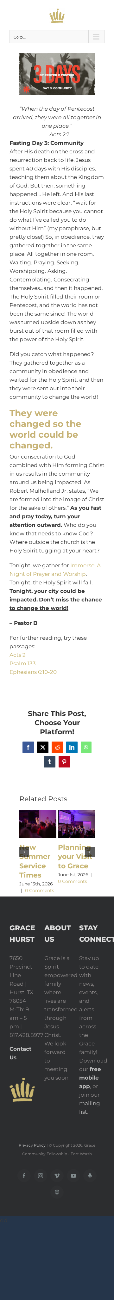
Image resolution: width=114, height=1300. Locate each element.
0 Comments (39, 890)
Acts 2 (18, 655)
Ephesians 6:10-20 (33, 672)
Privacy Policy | (34, 1145)
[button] (24, 852)
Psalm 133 (23, 663)
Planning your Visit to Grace (75, 856)
